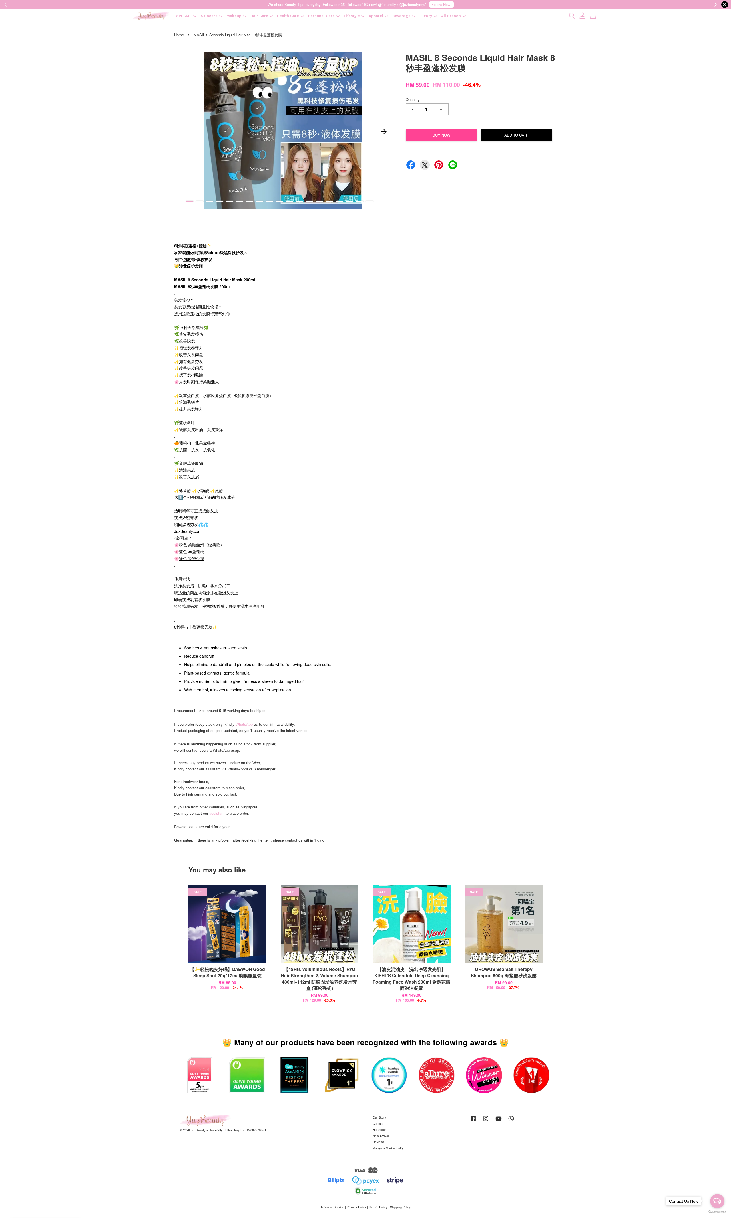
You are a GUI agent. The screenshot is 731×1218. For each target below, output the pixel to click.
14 (319, 201)
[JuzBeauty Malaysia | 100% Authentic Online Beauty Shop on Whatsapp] (511, 1121)
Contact (378, 1123)
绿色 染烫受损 (191, 558)
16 (339, 201)
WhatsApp (244, 724)
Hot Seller (379, 1129)
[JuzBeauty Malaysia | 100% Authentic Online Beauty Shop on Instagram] (486, 1121)
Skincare (209, 15)
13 (309, 201)
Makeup (233, 15)
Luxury (425, 15)
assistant (216, 813)
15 (329, 201)
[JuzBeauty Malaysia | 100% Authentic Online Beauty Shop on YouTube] (499, 1121)
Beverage (401, 15)
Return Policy (378, 1207)
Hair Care (259, 15)
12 (299, 201)
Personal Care (321, 15)
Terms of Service (332, 1207)
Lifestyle (352, 15)
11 (289, 201)
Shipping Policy (400, 1207)
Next (384, 132)
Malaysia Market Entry (388, 1148)
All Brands (451, 15)
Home (179, 34)
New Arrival (381, 1135)
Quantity (413, 99)
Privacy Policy (356, 1207)
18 (359, 201)
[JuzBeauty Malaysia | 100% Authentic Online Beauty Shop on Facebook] (473, 1121)
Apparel (376, 15)
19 (369, 201)
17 (349, 201)
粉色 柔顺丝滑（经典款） (201, 544)
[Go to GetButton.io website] (717, 1212)
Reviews (379, 1141)
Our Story (379, 1117)
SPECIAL (184, 15)
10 (279, 201)
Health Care (288, 15)
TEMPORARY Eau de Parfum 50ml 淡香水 (52, 1202)
